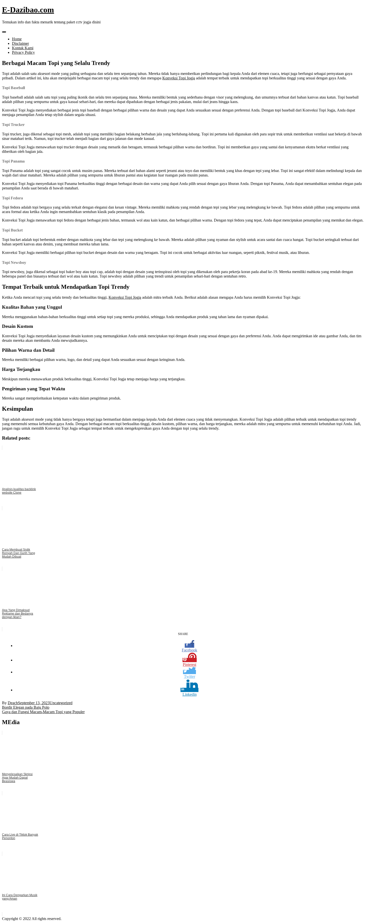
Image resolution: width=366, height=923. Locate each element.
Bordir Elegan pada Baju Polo (25, 707)
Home (17, 39)
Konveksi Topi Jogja (178, 78)
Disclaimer (20, 43)
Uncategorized (61, 703)
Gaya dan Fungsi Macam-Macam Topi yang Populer (43, 712)
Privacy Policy (23, 52)
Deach (13, 703)
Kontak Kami (22, 48)
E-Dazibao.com (28, 9)
